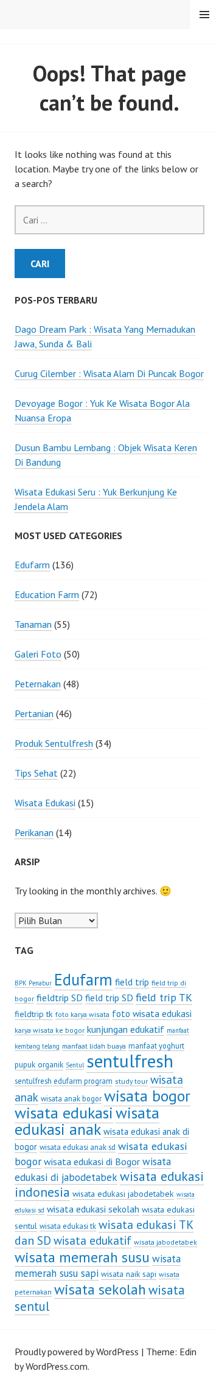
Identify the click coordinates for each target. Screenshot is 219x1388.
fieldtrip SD (59, 998)
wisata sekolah (100, 1289)
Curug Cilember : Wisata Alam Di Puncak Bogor (109, 373)
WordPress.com (57, 1366)
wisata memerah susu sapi (98, 1266)
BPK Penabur (33, 983)
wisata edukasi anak (87, 1121)
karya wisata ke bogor (50, 1030)
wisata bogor (147, 1096)
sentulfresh (129, 1060)
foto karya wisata (82, 1014)
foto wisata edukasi (152, 1013)
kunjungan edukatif (125, 1029)
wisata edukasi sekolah (93, 1209)
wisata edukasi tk (68, 1226)
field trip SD (109, 998)
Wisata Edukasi (45, 803)
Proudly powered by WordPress (77, 1351)
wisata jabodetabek (165, 1242)
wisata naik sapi (128, 1273)
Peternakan (38, 684)
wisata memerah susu (82, 1257)
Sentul (75, 1065)
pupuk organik (39, 1064)
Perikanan (34, 832)
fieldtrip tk (34, 1014)
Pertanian (34, 713)
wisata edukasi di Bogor (92, 1161)
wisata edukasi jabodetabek (123, 1193)
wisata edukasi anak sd (78, 1147)
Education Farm (47, 594)
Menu (204, 15)
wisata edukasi (64, 1113)
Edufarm (32, 565)
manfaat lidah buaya (94, 1045)
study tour (131, 1081)
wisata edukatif (92, 1240)
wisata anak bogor (71, 1098)
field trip (132, 982)
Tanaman (33, 624)
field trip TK (164, 997)
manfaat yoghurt (156, 1045)
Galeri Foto (38, 654)
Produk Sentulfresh (54, 743)
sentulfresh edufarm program (64, 1081)
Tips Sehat (36, 773)
